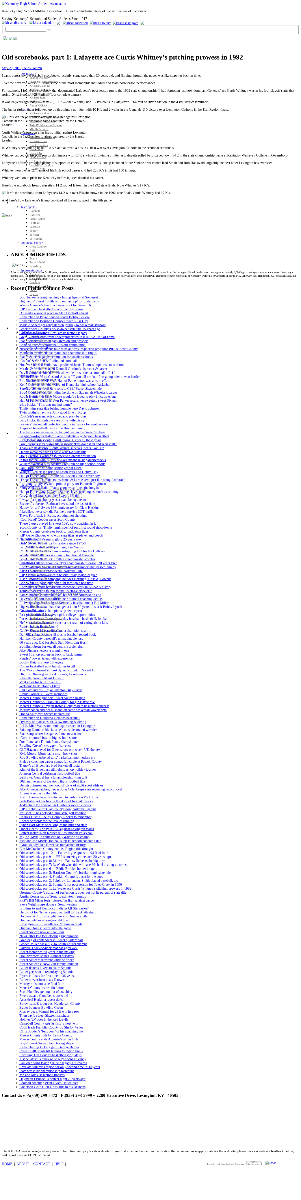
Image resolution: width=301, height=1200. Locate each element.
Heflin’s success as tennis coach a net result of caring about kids (63, 622)
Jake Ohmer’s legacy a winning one (44, 650)
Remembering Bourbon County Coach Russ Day (53, 321)
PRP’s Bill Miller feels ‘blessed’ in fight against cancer (57, 900)
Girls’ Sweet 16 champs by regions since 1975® (52, 543)
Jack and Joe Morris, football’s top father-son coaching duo (60, 841)
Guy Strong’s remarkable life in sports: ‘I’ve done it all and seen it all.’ (68, 444)
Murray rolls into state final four (41, 984)
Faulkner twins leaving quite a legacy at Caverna (53, 1063)
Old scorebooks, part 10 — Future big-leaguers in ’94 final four (63, 853)
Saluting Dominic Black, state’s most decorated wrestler (58, 730)
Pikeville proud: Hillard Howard (41, 678)
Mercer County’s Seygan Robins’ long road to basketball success (64, 706)
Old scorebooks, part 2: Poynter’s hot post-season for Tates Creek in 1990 (70, 884)
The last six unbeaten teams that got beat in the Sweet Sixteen (62, 432)
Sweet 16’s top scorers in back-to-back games (51, 654)
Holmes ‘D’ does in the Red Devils (43, 1019)
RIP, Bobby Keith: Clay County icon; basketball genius (57, 809)
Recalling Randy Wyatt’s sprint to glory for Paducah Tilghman (62, 484)
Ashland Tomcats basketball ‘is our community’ (52, 345)
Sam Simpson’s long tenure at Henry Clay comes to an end (60, 595)
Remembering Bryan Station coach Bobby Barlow (54, 317)
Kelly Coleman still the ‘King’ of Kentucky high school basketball (65, 384)
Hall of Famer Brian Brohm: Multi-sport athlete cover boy (59, 476)
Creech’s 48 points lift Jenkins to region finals (51, 1051)
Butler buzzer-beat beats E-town (41, 980)
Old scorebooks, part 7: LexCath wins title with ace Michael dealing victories (72, 864)
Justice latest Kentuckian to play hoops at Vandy (52, 1059)
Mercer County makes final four (41, 987)
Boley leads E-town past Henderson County (50, 1003)
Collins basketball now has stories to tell (47, 666)
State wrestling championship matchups (46, 1071)
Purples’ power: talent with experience (45, 658)
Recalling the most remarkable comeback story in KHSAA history (65, 587)
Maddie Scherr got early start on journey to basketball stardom (62, 325)
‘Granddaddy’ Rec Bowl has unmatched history (52, 845)
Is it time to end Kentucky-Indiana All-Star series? (54, 908)
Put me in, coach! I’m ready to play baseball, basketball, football (63, 618)
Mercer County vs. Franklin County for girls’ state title (57, 702)
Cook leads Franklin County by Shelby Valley (51, 1027)
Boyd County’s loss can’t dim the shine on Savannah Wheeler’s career (68, 392)
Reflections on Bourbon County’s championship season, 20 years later (68, 563)
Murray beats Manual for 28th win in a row (49, 1011)
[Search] (48, 30)
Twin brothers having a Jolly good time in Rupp (52, 412)
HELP (58, 1164)
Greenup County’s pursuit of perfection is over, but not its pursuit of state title (72, 892)
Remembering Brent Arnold (38, 626)
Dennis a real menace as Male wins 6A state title (52, 452)
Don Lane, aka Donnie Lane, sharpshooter (49, 741)
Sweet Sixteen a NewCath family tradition (48, 964)
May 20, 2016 (11, 68)
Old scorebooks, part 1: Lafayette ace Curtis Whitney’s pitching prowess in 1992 (75, 888)
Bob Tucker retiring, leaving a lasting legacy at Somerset (58, 297)
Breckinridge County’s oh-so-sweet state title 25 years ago (59, 329)
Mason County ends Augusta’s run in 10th (48, 1039)
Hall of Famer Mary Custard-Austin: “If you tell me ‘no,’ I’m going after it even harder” (80, 376)
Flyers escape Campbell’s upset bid (43, 995)
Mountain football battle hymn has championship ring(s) (58, 353)
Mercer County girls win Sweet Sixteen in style (52, 698)
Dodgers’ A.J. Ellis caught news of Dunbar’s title (53, 916)
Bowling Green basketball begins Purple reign (51, 646)
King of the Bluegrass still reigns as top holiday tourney (58, 769)
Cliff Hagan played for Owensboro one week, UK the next (60, 749)
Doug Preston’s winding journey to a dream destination (57, 456)
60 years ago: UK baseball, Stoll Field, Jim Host (52, 642)
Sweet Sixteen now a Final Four (41, 932)
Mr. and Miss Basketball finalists (42, 1075)
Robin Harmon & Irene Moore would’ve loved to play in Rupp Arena (67, 396)
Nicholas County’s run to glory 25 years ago (50, 539)
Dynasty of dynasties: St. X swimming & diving (52, 722)
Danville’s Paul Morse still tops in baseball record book (57, 634)
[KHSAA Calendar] (43, 22)
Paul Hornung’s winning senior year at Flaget (50, 468)
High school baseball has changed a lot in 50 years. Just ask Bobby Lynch (70, 607)
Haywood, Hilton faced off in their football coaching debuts (60, 599)
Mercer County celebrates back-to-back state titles (53, 531)
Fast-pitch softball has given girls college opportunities (57, 615)
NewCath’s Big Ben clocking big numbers (48, 936)
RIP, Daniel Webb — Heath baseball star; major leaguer (58, 575)
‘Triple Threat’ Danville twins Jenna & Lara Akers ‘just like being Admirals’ (72, 480)
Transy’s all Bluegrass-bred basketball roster (49, 765)
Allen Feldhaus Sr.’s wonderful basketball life (51, 571)
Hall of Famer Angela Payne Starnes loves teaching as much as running (69, 492)
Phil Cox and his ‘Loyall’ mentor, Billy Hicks (50, 690)
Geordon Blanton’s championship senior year (50, 611)
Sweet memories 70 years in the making (47, 952)
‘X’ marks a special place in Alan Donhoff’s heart (53, 313)
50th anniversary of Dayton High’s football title (52, 781)
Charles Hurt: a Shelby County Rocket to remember (55, 817)
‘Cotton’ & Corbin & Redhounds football (48, 361)
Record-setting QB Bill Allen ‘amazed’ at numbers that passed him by (67, 567)
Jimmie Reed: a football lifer (39, 793)
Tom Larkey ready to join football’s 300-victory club (55, 591)
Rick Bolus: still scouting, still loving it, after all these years (60, 440)
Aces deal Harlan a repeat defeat (41, 999)
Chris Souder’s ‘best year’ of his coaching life (51, 1031)
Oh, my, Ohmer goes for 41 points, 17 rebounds (52, 674)
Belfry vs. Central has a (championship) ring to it (53, 777)
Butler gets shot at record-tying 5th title (46, 972)
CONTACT (41, 1164)
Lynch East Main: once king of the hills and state (53, 825)
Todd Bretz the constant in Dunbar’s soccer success (55, 805)
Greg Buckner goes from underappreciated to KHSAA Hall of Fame (67, 337)
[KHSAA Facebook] (74, 22)
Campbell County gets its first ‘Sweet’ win (48, 1023)
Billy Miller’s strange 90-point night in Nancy (51, 547)
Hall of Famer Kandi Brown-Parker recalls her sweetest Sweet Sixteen (68, 400)
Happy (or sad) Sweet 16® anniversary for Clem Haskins (59, 507)
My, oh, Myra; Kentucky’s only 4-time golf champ (54, 837)
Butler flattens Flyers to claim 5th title (45, 968)
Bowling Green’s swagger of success (45, 745)
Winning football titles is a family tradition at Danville (56, 555)
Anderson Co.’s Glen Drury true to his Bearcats (52, 1087)
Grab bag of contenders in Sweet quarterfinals (51, 940)
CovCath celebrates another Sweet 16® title (49, 496)
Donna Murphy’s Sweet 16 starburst (44, 714)
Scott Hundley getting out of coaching (45, 991)
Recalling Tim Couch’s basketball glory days (50, 1055)
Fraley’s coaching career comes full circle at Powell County (60, 761)
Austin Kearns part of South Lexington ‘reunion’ (53, 896)
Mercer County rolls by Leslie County (45, 1035)
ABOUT (23, 1164)
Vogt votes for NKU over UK (40, 682)
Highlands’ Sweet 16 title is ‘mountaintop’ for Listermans (59, 301)
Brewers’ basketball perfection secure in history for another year (63, 424)
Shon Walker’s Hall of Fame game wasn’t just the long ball (60, 488)
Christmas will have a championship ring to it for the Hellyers (62, 551)
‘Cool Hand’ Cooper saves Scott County (47, 519)
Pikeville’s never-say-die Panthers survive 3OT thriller (57, 511)
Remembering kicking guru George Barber (49, 1047)
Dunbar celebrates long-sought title (43, 920)
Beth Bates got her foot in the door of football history (56, 801)
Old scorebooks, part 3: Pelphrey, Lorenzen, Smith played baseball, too (68, 880)
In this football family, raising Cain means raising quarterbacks (62, 460)
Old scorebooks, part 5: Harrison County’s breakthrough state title (65, 872)
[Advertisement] (82, 1112)
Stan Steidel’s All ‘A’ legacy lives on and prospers (53, 341)
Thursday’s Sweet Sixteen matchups (44, 1015)
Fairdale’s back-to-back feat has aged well (48, 948)
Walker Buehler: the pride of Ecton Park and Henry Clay (58, 472)
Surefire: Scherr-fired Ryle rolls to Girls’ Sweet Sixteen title (60, 388)
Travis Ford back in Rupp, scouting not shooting (53, 515)
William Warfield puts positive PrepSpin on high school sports (62, 464)
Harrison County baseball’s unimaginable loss (51, 638)
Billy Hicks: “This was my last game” (45, 404)
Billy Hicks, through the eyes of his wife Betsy (51, 420)
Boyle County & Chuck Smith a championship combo (57, 559)
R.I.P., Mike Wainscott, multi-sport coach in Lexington (57, 726)
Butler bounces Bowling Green (41, 1007)
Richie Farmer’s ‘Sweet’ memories (43, 694)
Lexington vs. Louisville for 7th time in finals (50, 924)
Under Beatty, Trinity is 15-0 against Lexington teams (56, 829)
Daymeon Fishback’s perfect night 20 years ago (52, 1079)
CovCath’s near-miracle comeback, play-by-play (53, 416)
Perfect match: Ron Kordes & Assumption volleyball (56, 833)
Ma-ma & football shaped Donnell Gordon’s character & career (63, 369)
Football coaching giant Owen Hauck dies (48, 1083)
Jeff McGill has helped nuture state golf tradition (52, 813)
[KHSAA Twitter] (101, 22)
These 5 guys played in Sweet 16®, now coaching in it (57, 523)
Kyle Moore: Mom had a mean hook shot (48, 753)
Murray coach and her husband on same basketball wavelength (63, 710)
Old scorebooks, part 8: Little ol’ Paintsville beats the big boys (62, 861)
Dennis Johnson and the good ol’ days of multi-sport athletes (61, 785)
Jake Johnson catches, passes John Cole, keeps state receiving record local (70, 789)
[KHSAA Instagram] (126, 22)
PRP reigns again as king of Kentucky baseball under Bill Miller (63, 603)
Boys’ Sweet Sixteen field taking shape (46, 1043)
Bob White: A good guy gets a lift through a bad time (56, 583)
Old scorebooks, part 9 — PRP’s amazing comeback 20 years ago (65, 857)
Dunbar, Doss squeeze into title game (45, 928)
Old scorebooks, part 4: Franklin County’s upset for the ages (61, 876)
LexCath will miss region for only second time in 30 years (59, 1067)
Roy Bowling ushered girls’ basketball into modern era (57, 757)
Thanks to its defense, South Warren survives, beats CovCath (61, 448)
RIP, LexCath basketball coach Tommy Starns (51, 309)
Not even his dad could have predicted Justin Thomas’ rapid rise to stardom (71, 365)
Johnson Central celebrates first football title (49, 773)
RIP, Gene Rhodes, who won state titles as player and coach (61, 535)
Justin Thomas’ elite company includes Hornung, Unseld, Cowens (65, 579)
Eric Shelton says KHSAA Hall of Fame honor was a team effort (64, 380)
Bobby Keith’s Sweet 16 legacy (41, 662)
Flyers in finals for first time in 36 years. (47, 976)
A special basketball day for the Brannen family (52, 428)
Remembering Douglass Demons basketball (49, 718)
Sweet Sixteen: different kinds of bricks (46, 960)
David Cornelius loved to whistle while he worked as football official (67, 373)
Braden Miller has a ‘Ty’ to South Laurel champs (53, 944)
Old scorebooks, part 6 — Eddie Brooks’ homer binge (57, 868)
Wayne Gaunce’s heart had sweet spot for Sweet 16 (55, 305)
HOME (7, 1164)
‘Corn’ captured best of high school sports (48, 738)
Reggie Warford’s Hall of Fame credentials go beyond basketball (64, 436)
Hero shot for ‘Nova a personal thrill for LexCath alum (57, 912)
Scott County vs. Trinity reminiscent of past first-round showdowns (66, 527)
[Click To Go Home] (34, 4)
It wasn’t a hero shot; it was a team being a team (52, 499)
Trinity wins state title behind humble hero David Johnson (59, 408)
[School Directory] (15, 22)
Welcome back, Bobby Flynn (39, 686)
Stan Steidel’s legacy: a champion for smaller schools (56, 357)
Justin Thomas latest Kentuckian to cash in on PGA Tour (58, 797)
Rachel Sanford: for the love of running (46, 821)
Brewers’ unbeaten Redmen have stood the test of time (57, 503)
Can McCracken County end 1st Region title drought (56, 849)
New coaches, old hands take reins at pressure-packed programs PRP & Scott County (78, 349)
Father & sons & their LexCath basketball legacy (53, 333)
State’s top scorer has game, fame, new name (50, 734)
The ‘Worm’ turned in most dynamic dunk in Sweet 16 (57, 670)
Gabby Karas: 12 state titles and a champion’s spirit (54, 630)
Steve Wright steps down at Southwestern (48, 904)
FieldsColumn (32, 68)
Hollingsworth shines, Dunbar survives (46, 956)
